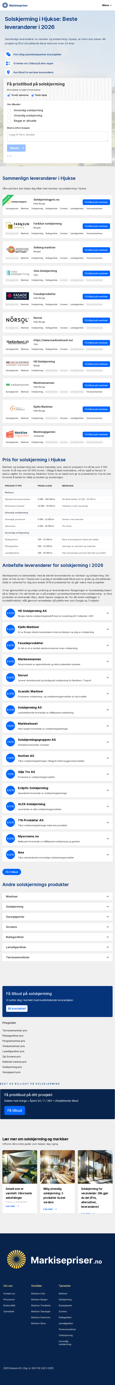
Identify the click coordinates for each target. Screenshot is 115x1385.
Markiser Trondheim (41, 1305)
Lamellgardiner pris (13, 1051)
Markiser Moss (38, 1323)
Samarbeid (8, 1311)
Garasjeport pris (11, 1072)
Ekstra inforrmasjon (18, 127)
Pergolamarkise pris (13, 1040)
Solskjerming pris (12, 1066)
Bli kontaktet (17, 1008)
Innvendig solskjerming (65, 1342)
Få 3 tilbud (12, 871)
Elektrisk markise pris (14, 1061)
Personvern (9, 1299)
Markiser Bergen (39, 1299)
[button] (108, 5)
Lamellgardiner (66, 1323)
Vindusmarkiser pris (13, 1046)
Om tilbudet (13, 104)
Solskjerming (65, 1299)
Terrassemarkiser (67, 1329)
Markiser (63, 1293)
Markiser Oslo (38, 1293)
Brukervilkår (9, 1305)
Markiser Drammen (40, 1317)
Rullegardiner (65, 1317)
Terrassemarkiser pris (14, 1030)
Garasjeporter (65, 1305)
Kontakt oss (9, 1293)
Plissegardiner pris (12, 1035)
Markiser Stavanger (40, 1311)
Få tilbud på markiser (96, 202)
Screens (63, 1311)
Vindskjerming (66, 1335)
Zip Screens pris (11, 1056)
